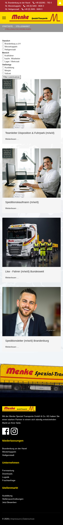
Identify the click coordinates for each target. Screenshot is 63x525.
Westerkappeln (11, 47)
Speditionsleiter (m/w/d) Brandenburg (27, 340)
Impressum (16, 519)
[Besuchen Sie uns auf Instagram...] (31, 431)
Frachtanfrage (8, 480)
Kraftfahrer (9, 56)
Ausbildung (9, 67)
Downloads (7, 474)
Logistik (5, 477)
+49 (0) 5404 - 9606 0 (35, 6)
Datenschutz (28, 519)
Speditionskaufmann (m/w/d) (22, 202)
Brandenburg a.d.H (13, 44)
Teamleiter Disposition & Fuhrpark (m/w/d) (29, 132)
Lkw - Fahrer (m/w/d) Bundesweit (24, 271)
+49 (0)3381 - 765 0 (43, 3)
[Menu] (4, 18)
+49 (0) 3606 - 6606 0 (33, 9)
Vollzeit (8, 73)
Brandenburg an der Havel (14, 448)
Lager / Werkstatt (12, 61)
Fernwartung (8, 470)
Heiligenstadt (10, 49)
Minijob (8, 70)
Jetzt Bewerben (9, 502)
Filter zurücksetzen (11, 77)
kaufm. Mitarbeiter (12, 58)
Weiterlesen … (12, 139)
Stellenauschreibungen (12, 499)
